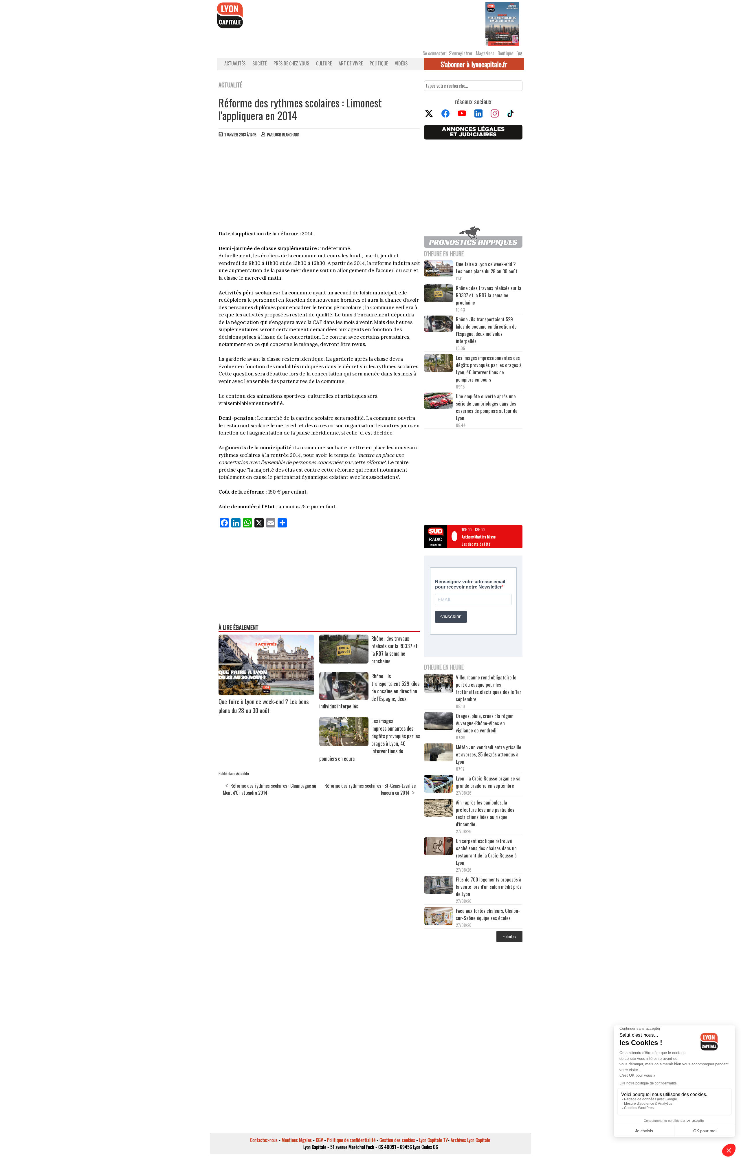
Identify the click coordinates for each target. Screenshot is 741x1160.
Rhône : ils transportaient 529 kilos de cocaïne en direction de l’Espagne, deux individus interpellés (486, 330)
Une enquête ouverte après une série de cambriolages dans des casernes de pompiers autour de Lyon (487, 407)
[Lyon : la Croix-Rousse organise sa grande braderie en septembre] (438, 784)
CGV (319, 1140)
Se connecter (434, 53)
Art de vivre (351, 63)
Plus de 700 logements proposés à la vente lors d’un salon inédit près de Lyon (489, 886)
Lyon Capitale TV (433, 1140)
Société (259, 63)
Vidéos (401, 63)
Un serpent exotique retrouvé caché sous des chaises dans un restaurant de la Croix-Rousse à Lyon (486, 851)
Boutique (505, 53)
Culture (324, 63)
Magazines (485, 53)
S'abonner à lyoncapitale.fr (474, 64)
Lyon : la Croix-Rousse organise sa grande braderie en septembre (488, 782)
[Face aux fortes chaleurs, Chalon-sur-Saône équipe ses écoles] (438, 917)
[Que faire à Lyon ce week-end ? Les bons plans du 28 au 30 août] (266, 693)
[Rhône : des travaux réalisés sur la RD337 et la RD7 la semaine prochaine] (343, 661)
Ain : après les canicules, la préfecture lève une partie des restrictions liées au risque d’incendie (485, 813)
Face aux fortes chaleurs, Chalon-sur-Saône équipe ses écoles (488, 914)
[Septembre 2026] (502, 23)
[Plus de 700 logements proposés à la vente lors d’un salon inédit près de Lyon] (438, 885)
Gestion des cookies (397, 1140)
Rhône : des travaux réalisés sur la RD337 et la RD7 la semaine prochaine (394, 650)
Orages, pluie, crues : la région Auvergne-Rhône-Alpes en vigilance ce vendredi (484, 723)
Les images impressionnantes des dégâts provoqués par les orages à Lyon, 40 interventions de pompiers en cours (489, 368)
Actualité (242, 773)
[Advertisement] (319, 185)
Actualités (234, 63)
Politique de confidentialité (351, 1140)
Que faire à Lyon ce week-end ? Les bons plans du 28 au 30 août (264, 706)
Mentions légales (297, 1140)
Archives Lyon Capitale (470, 1140)
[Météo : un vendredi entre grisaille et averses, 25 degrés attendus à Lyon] (438, 753)
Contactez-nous (264, 1140)
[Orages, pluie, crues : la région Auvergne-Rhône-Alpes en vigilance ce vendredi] (438, 722)
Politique (379, 63)
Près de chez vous (291, 63)
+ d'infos (509, 936)
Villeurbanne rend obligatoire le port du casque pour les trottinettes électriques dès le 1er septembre (488, 688)
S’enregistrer (461, 53)
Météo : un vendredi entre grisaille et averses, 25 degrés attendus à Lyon (488, 754)
